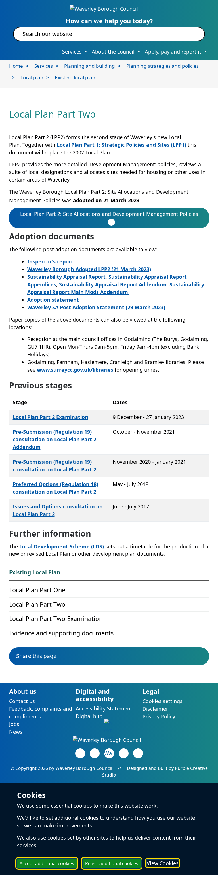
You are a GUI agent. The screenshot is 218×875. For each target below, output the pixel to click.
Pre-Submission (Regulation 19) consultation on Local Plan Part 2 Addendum (54, 439)
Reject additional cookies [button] (111, 863)
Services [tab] (72, 51)
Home (16, 66)
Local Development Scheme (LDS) (61, 546)
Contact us (22, 701)
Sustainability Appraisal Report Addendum (113, 284)
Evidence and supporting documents (61, 633)
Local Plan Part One (37, 590)
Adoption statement (53, 299)
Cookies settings (162, 701)
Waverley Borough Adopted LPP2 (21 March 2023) (89, 269)
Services (43, 66)
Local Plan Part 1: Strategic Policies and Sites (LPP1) (121, 144)
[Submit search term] (194, 34)
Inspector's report (50, 261)
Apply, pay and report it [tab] (174, 51)
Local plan (31, 77)
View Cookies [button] (163, 863)
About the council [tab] (114, 51)
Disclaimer (155, 708)
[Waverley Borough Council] (104, 8)
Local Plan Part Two (37, 604)
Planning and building (89, 66)
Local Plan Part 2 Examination (50, 417)
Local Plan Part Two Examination (56, 618)
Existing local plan (75, 77)
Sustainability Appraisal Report (66, 276)
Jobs (14, 724)
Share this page (36, 656)
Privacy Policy (158, 716)
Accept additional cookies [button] (47, 863)
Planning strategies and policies (162, 66)
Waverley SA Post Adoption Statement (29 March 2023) (96, 307)
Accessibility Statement (104, 708)
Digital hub (89, 716)
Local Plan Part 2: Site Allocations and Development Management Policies (109, 213)
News (15, 731)
